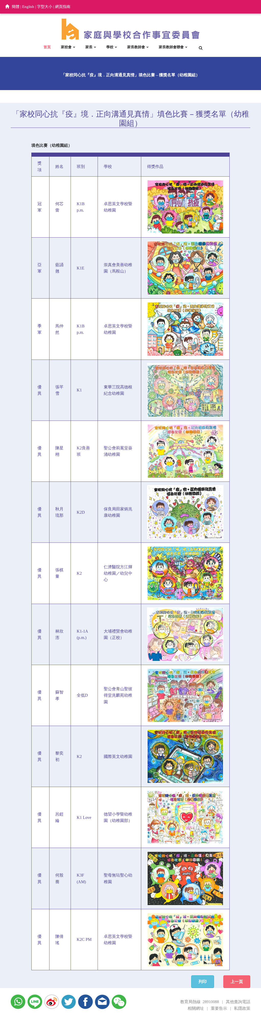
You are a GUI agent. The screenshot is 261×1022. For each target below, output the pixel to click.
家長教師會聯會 (171, 47)
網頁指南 (62, 7)
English (28, 7)
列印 (203, 981)
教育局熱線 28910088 (199, 1002)
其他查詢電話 (238, 1002)
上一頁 (237, 981)
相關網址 (196, 1008)
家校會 (66, 47)
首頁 (47, 47)
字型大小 (44, 7)
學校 (109, 47)
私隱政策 (242, 1008)
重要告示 (219, 1008)
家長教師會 (136, 47)
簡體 (15, 7)
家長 (89, 47)
